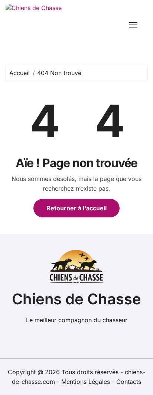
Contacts (128, 381)
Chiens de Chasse (76, 299)
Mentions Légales (86, 381)
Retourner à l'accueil (76, 208)
